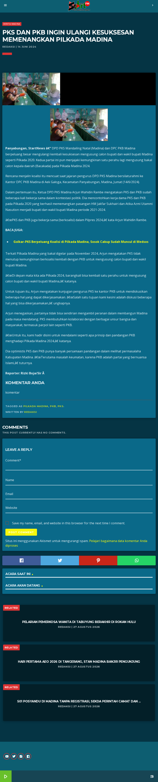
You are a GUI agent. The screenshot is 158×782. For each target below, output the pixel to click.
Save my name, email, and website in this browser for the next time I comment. (68, 523)
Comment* (13, 460)
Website (11, 508)
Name (9, 480)
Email (9, 494)
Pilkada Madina (35, 406)
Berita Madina (11, 23)
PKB (53, 406)
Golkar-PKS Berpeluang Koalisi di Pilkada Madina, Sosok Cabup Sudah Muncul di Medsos (80, 242)
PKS (60, 406)
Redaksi (30, 411)
